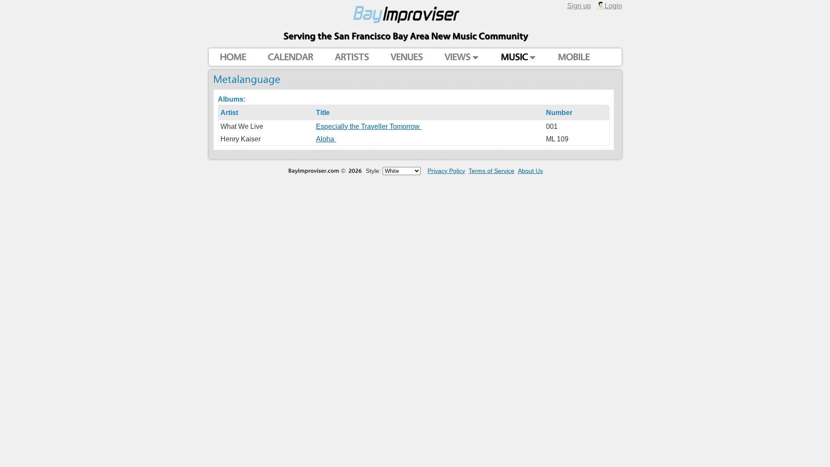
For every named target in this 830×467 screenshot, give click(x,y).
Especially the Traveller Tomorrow (368, 126)
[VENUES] (406, 57)
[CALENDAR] (290, 57)
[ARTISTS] (352, 57)
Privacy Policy (446, 170)
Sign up (579, 6)
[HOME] (233, 57)
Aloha (326, 139)
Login (613, 6)
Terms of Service (491, 170)
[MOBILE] (574, 57)
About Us (530, 170)
